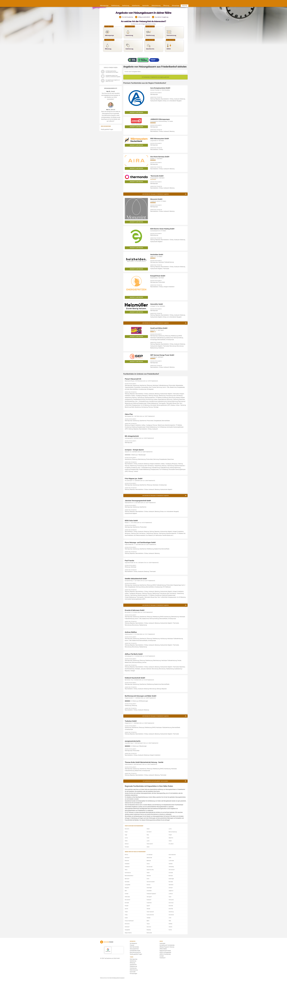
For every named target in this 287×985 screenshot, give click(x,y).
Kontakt (162, 956)
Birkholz (126, 854)
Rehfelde (170, 923)
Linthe (170, 917)
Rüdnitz (170, 929)
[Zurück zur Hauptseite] (113, 942)
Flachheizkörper (179, 804)
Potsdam (126, 905)
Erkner (148, 878)
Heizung (184, 5)
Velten (170, 857)
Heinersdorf (127, 857)
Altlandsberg (171, 866)
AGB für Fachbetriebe (165, 954)
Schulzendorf (127, 899)
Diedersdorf (127, 866)
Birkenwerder (149, 932)
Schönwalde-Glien (172, 854)
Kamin (158, 791)
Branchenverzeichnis (135, 952)
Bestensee (149, 860)
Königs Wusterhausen (129, 920)
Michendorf (127, 926)
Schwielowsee (149, 866)
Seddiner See (149, 857)
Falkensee (149, 875)
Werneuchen (171, 899)
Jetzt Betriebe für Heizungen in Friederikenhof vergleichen (155, 194)
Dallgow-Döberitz (128, 932)
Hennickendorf (172, 869)
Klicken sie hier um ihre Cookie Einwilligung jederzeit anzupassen (112, 977)
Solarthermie (136, 5)
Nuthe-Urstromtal (150, 914)
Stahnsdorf (127, 878)
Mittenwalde (127, 896)
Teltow (126, 869)
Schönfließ (171, 905)
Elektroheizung (156, 5)
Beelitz (148, 920)
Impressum (162, 957)
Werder (148, 872)
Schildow (148, 884)
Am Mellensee (149, 854)
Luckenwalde (171, 860)
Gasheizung (125, 5)
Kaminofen (145, 5)
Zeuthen (126, 908)
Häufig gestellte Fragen (107, 129)
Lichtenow (171, 893)
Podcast (132, 945)
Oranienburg (171, 911)
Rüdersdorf (149, 899)
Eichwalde (127, 902)
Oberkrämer (171, 884)
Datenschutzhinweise (165, 950)
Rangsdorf (127, 887)
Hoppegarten (127, 929)
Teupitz (148, 923)
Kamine (162, 814)
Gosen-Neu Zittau (150, 869)
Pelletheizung (115, 5)
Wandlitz (170, 926)
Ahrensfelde (149, 890)
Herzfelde (170, 863)
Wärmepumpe (104, 5)
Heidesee (148, 917)
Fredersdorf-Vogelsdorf (151, 893)
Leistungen (162, 943)
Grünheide (171, 872)
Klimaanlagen (133, 973)
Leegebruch (171, 890)
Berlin (126, 890)
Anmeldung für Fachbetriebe (167, 945)
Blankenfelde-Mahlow (129, 875)
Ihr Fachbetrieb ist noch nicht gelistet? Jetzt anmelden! (155, 781)
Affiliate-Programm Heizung (167, 947)
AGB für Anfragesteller (165, 952)
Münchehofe (171, 914)
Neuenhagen (149, 887)
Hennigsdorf (149, 896)
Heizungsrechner (134, 948)
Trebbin (126, 911)
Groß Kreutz (171, 902)
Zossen (126, 917)
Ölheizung (166, 5)
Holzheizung (133, 968)
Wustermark (149, 902)
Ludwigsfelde (127, 884)
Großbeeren (127, 863)
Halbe (170, 920)
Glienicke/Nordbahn (151, 881)
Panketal (148, 908)
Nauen (170, 896)
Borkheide (171, 875)
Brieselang (149, 929)
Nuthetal (126, 893)
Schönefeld (127, 881)
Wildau (126, 914)
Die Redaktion (133, 943)
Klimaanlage (175, 5)
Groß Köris (149, 926)
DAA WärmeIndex (134, 947)
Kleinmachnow (128, 872)
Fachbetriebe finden (135, 950)
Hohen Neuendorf (150, 911)
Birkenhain (127, 860)
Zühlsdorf (171, 887)
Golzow (148, 863)
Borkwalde (171, 881)
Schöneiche (127, 923)
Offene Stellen (163, 948)
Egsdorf (148, 905)
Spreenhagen (171, 878)
